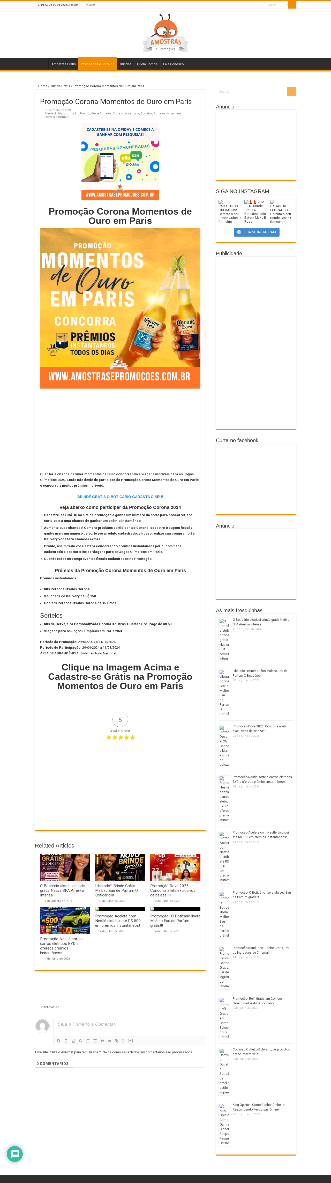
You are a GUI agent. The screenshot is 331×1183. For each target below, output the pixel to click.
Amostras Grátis (63, 64)
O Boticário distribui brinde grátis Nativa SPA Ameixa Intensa (62, 890)
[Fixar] (80, 1041)
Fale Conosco (173, 64)
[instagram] (261, 5)
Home (90, 4)
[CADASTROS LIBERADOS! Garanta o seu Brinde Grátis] (230, 211)
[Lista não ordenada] (95, 1041)
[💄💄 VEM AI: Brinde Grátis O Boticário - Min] (256, 211)
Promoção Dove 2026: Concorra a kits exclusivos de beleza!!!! (172, 890)
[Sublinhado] (73, 1041)
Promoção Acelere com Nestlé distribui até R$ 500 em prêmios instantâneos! (118, 921)
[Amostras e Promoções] (165, 32)
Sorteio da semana (126, 113)
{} (123, 1040)
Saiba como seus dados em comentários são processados (147, 1052)
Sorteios (146, 113)
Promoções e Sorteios (97, 64)
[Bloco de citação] (102, 1041)
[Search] (292, 5)
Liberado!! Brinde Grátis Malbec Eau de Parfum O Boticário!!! (116, 890)
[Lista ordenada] (87, 1041)
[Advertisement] (120, 430)
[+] (130, 1040)
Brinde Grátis (60, 86)
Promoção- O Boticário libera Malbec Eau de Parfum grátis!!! (175, 921)
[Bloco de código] (109, 1041)
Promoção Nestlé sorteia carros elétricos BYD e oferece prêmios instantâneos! (62, 946)
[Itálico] (66, 1041)
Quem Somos (147, 64)
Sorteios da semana (168, 113)
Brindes (125, 64)
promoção (71, 113)
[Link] (116, 1041)
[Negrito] (58, 1041)
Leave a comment (57, 117)
